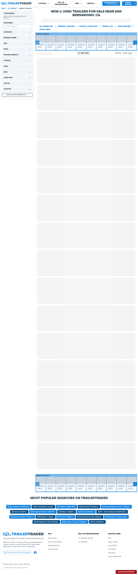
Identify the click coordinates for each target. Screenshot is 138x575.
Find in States (53, 549)
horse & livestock (88, 26)
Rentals (90, 3)
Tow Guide (112, 549)
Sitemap (27, 564)
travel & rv (107, 26)
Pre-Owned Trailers (55, 542)
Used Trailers (112, 546)
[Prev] (37, 43)
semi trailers (124, 26)
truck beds (45, 29)
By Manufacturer (54, 546)
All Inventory (46, 26)
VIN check (111, 553)
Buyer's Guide (113, 542)
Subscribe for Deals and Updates (18, 552)
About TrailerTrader (115, 556)
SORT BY (118, 53)
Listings (42, 3)
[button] (111, 3)
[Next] (135, 43)
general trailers (66, 26)
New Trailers (52, 538)
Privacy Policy (8, 564)
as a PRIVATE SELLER (85, 538)
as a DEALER (82, 542)
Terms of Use (18, 564)
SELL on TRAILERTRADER (60, 3)
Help (77, 3)
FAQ (109, 538)
